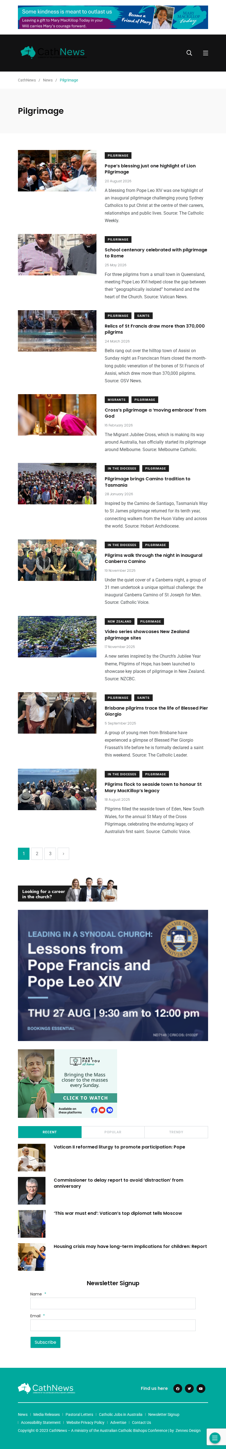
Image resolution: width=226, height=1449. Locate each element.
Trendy (176, 1132)
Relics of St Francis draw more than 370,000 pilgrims (155, 329)
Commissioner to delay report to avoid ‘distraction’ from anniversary (118, 1183)
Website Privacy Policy (85, 1422)
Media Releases (46, 1414)
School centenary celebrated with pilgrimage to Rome (156, 253)
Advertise (118, 1422)
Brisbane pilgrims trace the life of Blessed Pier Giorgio (156, 711)
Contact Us (141, 1422)
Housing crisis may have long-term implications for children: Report (130, 1246)
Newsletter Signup (163, 1414)
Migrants (117, 400)
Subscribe (45, 1342)
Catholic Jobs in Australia (120, 1414)
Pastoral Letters (79, 1414)
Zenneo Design (188, 1430)
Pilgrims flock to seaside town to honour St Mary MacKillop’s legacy (153, 787)
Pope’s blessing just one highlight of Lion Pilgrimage (150, 169)
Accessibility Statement (41, 1422)
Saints (143, 316)
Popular (113, 1132)
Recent (50, 1132)
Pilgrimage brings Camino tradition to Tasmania (147, 482)
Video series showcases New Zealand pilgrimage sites (147, 635)
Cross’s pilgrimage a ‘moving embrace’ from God (155, 413)
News (23, 1414)
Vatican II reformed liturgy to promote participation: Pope (119, 1147)
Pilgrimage (118, 155)
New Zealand (119, 621)
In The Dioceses (122, 468)
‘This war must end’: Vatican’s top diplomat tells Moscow (118, 1213)
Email (37, 1316)
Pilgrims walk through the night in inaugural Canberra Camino (153, 558)
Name (38, 1294)
